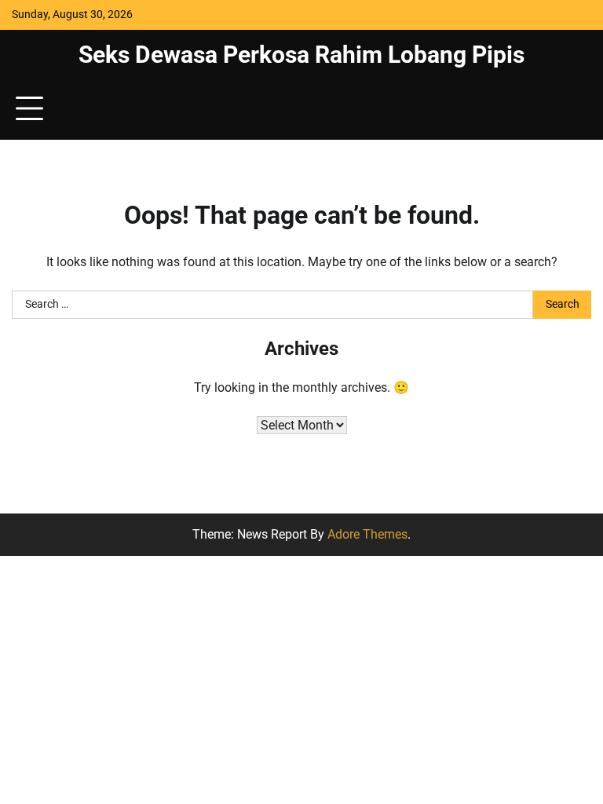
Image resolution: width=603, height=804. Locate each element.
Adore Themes (367, 534)
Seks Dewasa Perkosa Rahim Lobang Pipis (301, 54)
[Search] (571, 109)
